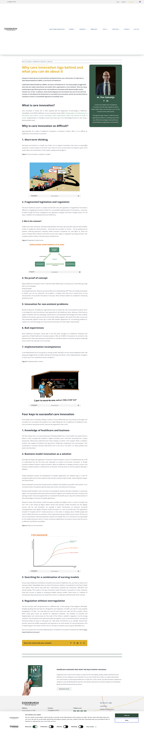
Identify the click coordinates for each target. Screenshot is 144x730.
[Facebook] (71, 643)
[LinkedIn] (77, 643)
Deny (126, 720)
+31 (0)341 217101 (53, 710)
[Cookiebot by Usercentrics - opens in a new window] (14, 727)
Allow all (126, 715)
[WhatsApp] (80, 643)
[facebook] (104, 101)
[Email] (84, 643)
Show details (90, 726)
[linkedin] (107, 101)
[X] (74, 643)
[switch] (51, 726)
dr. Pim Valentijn (28, 61)
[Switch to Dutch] (140, 2)
